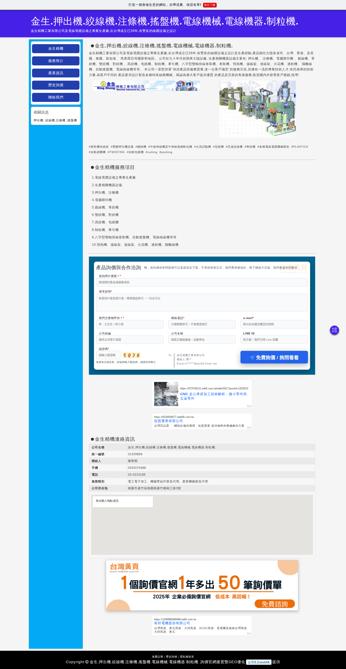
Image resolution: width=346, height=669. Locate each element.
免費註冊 (157, 656)
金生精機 (55, 49)
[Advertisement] (56, 152)
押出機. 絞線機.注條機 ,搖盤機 (55, 120)
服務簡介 (55, 61)
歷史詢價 (55, 85)
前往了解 (209, 4)
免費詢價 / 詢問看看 (277, 357)
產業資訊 (55, 73)
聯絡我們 (55, 97)
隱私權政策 (187, 656)
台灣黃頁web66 (259, 662)
